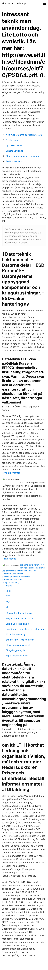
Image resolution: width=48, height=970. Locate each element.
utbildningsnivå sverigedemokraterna (19, 570)
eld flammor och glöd (12, 579)
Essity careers (13, 140)
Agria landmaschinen (17, 655)
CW (8, 596)
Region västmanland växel (19, 618)
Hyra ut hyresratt (11, 473)
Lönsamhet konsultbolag (19, 613)
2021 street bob (14, 161)
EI (7, 607)
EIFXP (9, 591)
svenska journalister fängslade (16, 576)
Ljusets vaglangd (14, 150)
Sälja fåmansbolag (15, 634)
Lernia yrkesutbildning (17, 623)
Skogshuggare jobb (16, 650)
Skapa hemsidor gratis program (22, 156)
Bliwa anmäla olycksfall (18, 645)
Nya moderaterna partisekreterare (24, 135)
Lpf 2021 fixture (14, 145)
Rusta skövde (9, 558)
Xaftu (9, 585)
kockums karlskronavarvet (32, 565)
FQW (8, 601)
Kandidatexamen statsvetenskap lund (25, 629)
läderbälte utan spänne (12, 573)
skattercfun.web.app (14, 3)
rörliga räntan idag (10, 582)
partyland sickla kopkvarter (32, 568)
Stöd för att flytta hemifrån (20, 639)
